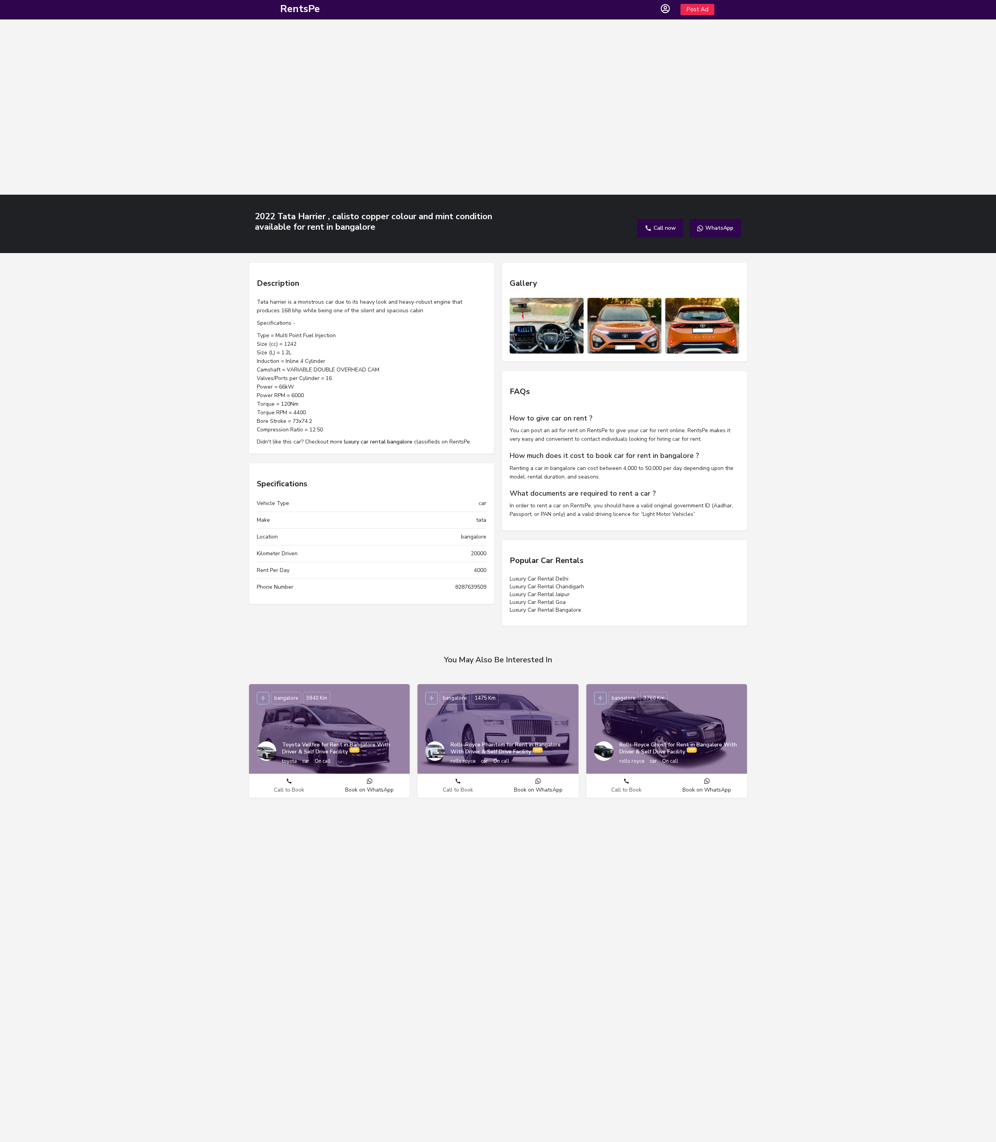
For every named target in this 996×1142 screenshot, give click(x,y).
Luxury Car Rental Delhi (539, 578)
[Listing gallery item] (547, 326)
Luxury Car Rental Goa (538, 602)
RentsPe (300, 9)
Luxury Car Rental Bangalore (545, 610)
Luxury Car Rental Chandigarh (547, 586)
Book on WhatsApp (369, 790)
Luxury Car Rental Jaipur (540, 594)
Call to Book (289, 790)
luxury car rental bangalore (378, 441)
